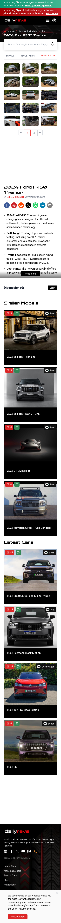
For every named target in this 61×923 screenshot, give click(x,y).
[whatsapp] (35, 205)
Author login (10, 884)
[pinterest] (14, 205)
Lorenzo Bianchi (15, 197)
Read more (30, 273)
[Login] (54, 20)
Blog (6, 880)
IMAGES (10, 56)
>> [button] (40, 132)
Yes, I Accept (18, 916)
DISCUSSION (48, 56)
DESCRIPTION (27, 56)
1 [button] (27, 132)
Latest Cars (10, 866)
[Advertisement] (30, 160)
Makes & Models (28, 31)
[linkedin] (43, 205)
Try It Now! (52, 13)
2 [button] (34, 132)
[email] (50, 205)
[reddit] (21, 205)
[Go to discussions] (17, 313)
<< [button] (21, 132)
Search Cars (10, 875)
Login (52, 287)
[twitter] (28, 205)
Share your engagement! (38, 5)
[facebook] (7, 205)
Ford (44, 31)
